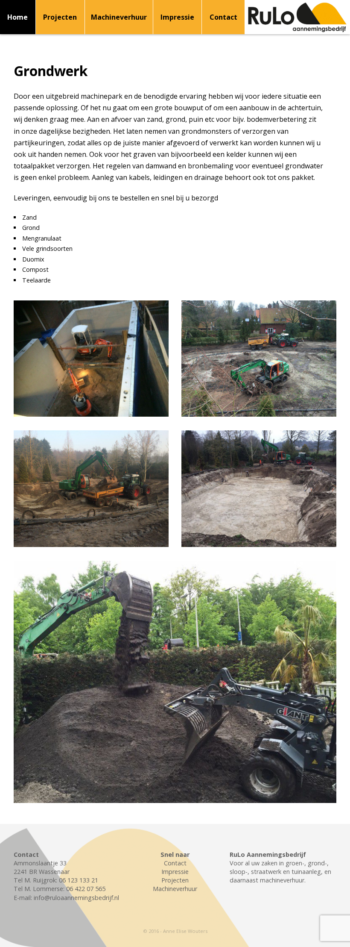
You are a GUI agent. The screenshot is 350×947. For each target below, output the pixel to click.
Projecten (60, 17)
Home (17, 17)
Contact (223, 17)
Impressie (177, 17)
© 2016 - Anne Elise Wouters (175, 931)
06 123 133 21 (78, 880)
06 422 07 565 (85, 889)
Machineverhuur (119, 17)
